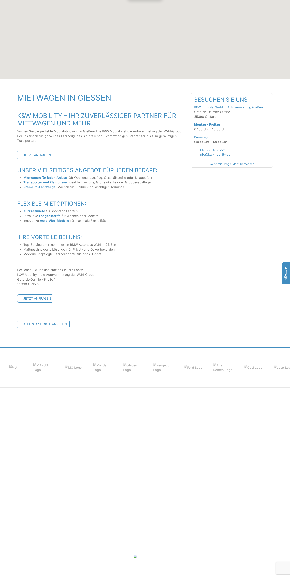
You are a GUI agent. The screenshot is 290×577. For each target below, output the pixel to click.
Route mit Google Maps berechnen (232, 164)
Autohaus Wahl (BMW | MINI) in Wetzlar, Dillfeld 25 (228, 516)
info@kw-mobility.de (214, 154)
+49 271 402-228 (212, 150)
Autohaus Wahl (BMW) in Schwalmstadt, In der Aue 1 (230, 511)
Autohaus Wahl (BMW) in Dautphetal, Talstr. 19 (225, 421)
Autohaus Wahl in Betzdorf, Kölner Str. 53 (135, 431)
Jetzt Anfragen (37, 155)
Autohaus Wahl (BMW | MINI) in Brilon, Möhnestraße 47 (58, 459)
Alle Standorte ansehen (45, 324)
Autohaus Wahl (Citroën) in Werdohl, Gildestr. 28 (53, 473)
